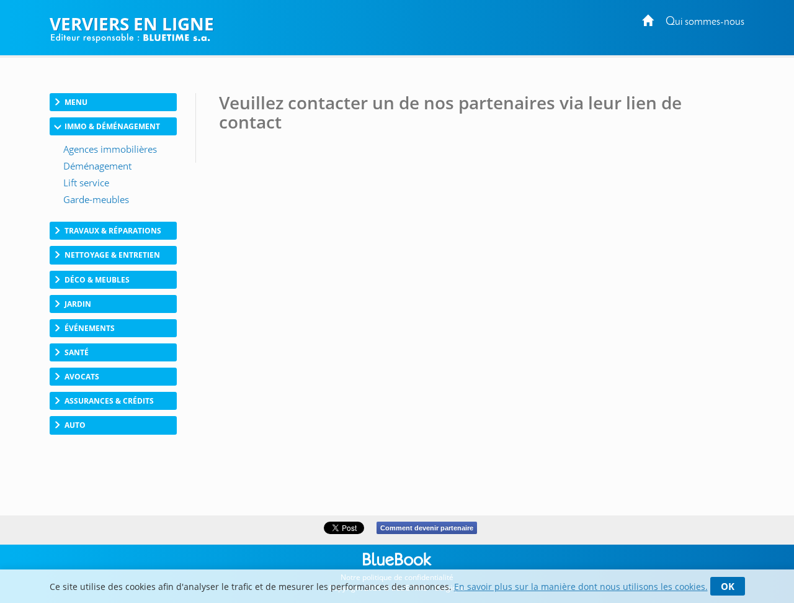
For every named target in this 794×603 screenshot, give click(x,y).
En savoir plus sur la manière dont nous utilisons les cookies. (581, 586)
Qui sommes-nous (705, 22)
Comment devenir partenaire (426, 528)
